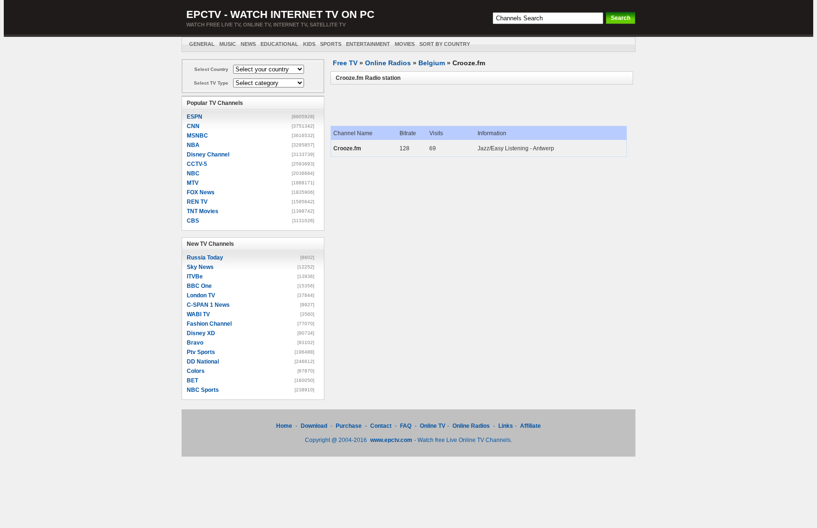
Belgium (431, 63)
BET (192, 380)
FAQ (405, 426)
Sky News (200, 267)
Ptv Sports (201, 352)
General (202, 44)
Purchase (349, 426)
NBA (193, 145)
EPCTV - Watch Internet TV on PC (280, 14)
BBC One (199, 286)
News (248, 44)
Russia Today (205, 257)
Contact (380, 426)
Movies (405, 44)
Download (315, 426)
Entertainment (368, 44)
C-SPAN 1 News (208, 305)
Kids (309, 44)
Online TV (432, 426)
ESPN (194, 116)
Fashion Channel (209, 323)
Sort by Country (444, 44)
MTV (193, 183)
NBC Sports (203, 390)
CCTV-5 (197, 164)
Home (284, 426)
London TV (201, 295)
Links (505, 426)
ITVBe (195, 276)
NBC (193, 173)
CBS (193, 220)
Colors (196, 371)
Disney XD (201, 333)
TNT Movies (202, 211)
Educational (279, 44)
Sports (330, 44)
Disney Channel (208, 154)
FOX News (201, 192)
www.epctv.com (391, 440)
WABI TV (198, 314)
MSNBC (197, 135)
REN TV (197, 202)
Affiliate (530, 426)
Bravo (195, 342)
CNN (193, 126)
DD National (203, 361)
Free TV (345, 63)
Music (227, 44)
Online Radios (388, 63)
